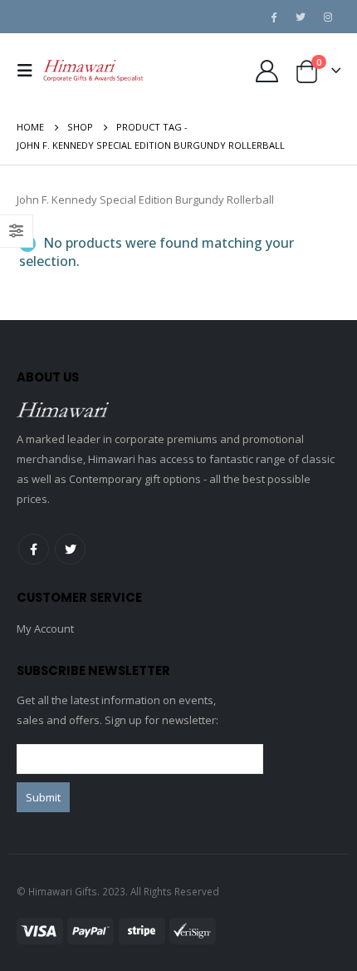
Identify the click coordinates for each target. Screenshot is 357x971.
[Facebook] (273, 16)
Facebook (33, 549)
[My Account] (266, 71)
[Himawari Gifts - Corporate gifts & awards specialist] (93, 70)
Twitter (70, 549)
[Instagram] (328, 16)
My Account (45, 628)
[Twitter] (300, 16)
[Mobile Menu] (30, 71)
